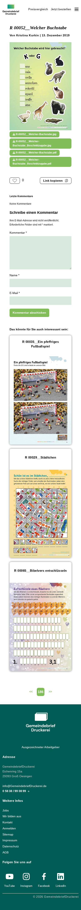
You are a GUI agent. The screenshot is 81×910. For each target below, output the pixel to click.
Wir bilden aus (11, 816)
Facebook (44, 885)
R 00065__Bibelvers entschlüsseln (40, 570)
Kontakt (7, 822)
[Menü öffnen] (77, 9)
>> (50, 691)
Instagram (26, 885)
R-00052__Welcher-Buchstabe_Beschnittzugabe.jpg (32, 143)
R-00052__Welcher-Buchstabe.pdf (35, 152)
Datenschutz (10, 846)
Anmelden (9, 828)
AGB (5, 852)
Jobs (5, 810)
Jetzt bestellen (61, 9)
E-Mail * (15, 293)
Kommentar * (18, 232)
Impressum (9, 840)
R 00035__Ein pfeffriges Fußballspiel (40, 344)
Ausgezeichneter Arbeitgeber (41, 747)
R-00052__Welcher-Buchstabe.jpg (35, 134)
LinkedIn (61, 885)
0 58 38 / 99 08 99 (14, 790)
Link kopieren (53, 180)
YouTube (9, 885)
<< (31, 691)
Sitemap (7, 834)
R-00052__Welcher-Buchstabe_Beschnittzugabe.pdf (32, 161)
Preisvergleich (38, 9)
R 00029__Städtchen (40, 457)
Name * (14, 275)
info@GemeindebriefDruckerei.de (24, 786)
